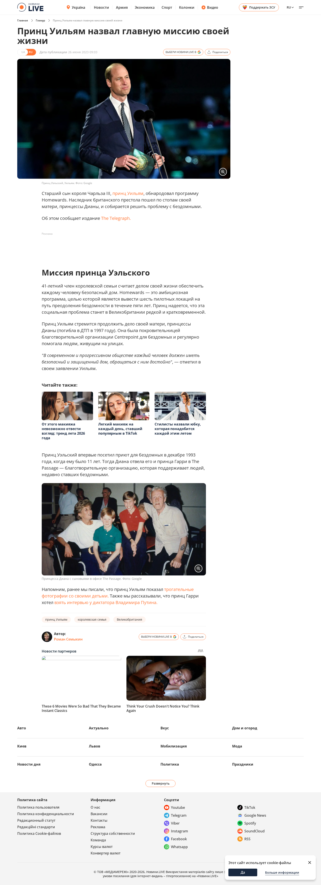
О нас (95, 807)
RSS (247, 839)
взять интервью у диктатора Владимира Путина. (105, 602)
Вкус (164, 728)
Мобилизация (173, 746)
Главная (22, 20)
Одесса (95, 764)
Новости (101, 7)
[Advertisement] (121, 247)
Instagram (179, 831)
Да (243, 872)
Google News (255, 815)
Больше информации (282, 872)
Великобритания (129, 619)
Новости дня (28, 764)
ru (289, 7)
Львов (94, 746)
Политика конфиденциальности (45, 813)
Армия (122, 7)
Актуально (99, 728)
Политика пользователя (38, 807)
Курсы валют (102, 846)
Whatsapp (179, 846)
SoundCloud (254, 831)
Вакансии (99, 813)
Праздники (242, 764)
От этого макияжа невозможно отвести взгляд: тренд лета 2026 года (63, 431)
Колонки (186, 7)
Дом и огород (244, 728)
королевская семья (92, 619)
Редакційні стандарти (36, 827)
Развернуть (160, 783)
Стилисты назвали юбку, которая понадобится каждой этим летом (178, 429)
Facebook (179, 839)
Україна (78, 7)
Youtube (178, 807)
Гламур (40, 20)
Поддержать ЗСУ (262, 7)
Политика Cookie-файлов (39, 833)
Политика (169, 764)
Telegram (178, 815)
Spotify (250, 823)
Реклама (98, 827)
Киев (21, 746)
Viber (175, 823)
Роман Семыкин (68, 639)
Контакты (99, 820)
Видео (212, 7)
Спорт (167, 7)
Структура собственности (113, 833)
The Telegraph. (116, 218)
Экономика (145, 7)
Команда (98, 840)
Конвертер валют (106, 853)
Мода (237, 746)
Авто (21, 728)
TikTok (249, 807)
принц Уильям (127, 193)
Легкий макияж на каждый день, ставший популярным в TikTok (120, 429)
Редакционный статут (36, 820)
